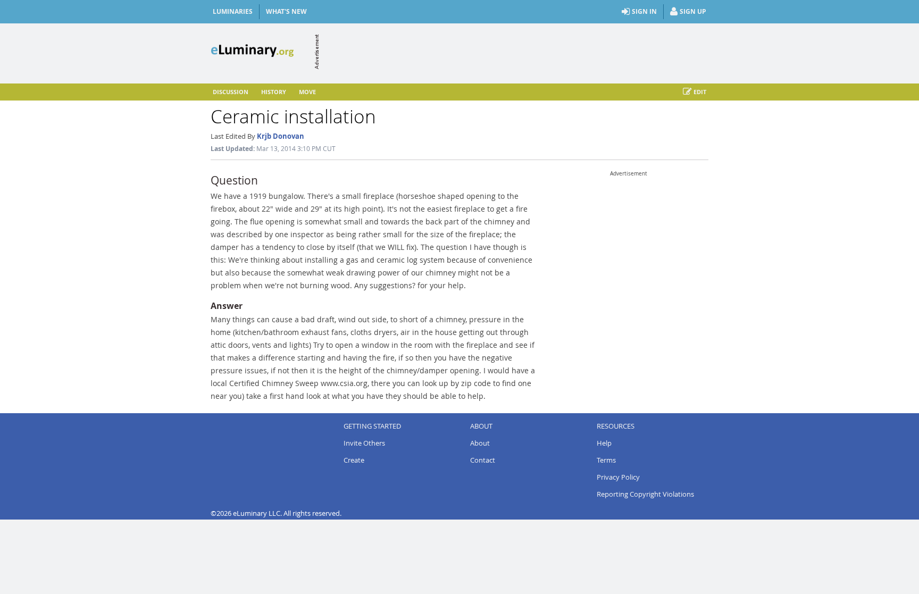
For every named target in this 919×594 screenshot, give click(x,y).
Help (604, 443)
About (480, 443)
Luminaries (233, 11)
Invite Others (364, 443)
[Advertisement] (514, 52)
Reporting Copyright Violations (645, 494)
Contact (482, 460)
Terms (606, 460)
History (273, 92)
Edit (700, 92)
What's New (286, 11)
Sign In (644, 11)
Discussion (230, 92)
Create (354, 460)
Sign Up (693, 11)
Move (307, 92)
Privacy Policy (618, 477)
